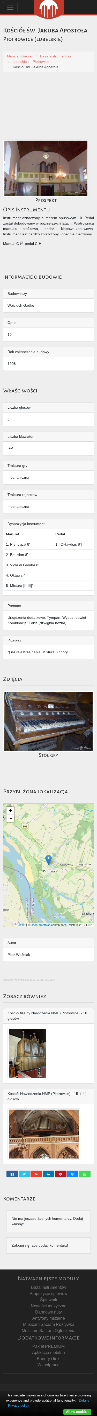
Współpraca (48, 1365)
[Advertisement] (48, 108)
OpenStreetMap (40, 925)
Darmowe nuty (48, 1312)
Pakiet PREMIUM (48, 1346)
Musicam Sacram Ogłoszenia (49, 1330)
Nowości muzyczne (48, 1306)
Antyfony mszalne (48, 1318)
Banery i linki (49, 1359)
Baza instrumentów (48, 1287)
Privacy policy (18, 1406)
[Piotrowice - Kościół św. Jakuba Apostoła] (48, 860)
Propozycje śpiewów (48, 1293)
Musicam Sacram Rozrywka (48, 1324)
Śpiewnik (48, 1300)
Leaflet (21, 925)
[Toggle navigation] (10, 7)
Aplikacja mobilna (48, 1352)
